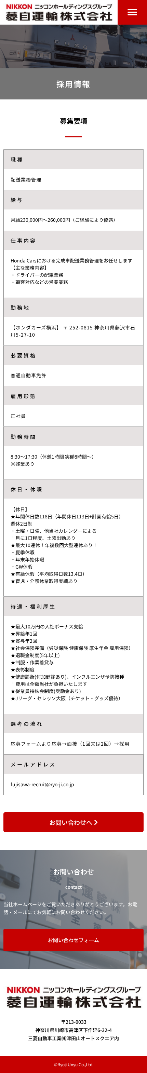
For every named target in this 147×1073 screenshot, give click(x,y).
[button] (132, 12)
